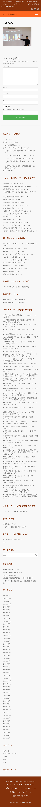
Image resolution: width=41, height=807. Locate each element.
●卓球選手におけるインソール (13, 265)
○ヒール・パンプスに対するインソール (16, 225)
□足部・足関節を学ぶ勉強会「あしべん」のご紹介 (20, 363)
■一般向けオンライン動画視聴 (13, 302)
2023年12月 (7, 604)
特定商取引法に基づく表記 (20, 796)
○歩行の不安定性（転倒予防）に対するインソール (20, 231)
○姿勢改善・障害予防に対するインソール (17, 228)
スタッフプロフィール (24, 792)
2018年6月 (6, 695)
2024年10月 (7, 598)
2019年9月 (6, 655)
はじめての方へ (8, 139)
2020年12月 (7, 635)
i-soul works (9, 13)
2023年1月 (6, 613)
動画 (4, 759)
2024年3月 (6, 601)
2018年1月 (6, 707)
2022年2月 (6, 618)
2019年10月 (7, 652)
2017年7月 (6, 724)
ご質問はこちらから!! (10, 524)
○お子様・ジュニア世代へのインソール (16, 214)
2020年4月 (6, 647)
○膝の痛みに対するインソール (13, 208)
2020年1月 (6, 650)
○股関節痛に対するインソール (13, 202)
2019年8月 (6, 658)
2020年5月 (6, 644)
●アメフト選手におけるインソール (15, 268)
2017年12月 (7, 709)
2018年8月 (6, 689)
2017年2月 (6, 738)
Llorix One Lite (14, 802)
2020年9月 (6, 638)
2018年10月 (7, 684)
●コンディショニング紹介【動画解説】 (16, 287)
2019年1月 (6, 675)
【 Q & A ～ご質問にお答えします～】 (16, 527)
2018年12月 (7, 678)
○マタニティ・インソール (12, 217)
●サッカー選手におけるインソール (15, 248)
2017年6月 (6, 727)
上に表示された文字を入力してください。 (14, 109)
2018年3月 (6, 701)
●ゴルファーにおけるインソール (14, 257)
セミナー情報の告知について (13, 539)
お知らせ (6, 751)
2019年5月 (6, 667)
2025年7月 (6, 595)
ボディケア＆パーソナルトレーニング (16, 148)
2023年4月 (6, 610)
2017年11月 (7, 712)
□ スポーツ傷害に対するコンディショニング (20, 155)
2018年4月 (6, 698)
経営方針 (20, 784)
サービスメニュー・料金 (28, 788)
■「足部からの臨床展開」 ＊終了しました (18, 351)
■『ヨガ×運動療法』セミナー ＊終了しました (19, 334)
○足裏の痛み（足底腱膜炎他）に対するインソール (20, 186)
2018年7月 (6, 692)
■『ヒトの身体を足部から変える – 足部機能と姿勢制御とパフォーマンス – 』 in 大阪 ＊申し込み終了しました (20, 496)
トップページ (11, 784)
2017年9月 (6, 718)
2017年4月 (6, 732)
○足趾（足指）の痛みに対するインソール (17, 211)
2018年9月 (6, 687)
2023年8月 (6, 607)
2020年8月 (6, 641)
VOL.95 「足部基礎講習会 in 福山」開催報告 (18, 578)
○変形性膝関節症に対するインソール (15, 197)
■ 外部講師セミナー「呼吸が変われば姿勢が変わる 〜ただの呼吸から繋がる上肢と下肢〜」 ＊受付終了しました (20, 452)
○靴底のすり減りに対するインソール (15, 222)
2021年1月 (6, 632)
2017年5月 (6, 729)
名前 (5, 87)
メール (5, 93)
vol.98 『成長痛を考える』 (12, 569)
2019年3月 (6, 672)
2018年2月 (6, 704)
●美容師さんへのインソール (12, 271)
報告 (4, 762)
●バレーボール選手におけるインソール (16, 260)
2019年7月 (6, 661)
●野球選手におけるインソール (13, 251)
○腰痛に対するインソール (12, 199)
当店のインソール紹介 (10, 142)
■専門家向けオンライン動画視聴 (14, 299)
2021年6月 (6, 627)
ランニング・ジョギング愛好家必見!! (15, 511)
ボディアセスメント (10, 171)
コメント (6, 66)
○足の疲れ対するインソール (12, 219)
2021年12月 (7, 621)
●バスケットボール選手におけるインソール (18, 254)
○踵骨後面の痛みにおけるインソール (15, 189)
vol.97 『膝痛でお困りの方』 (13, 572)
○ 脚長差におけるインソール (13, 183)
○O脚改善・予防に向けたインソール (15, 205)
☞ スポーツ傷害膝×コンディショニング (21, 158)
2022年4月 (6, 615)
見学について (7, 542)
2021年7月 (6, 624)
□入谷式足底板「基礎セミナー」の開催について (19, 366)
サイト (5, 100)
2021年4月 (6, 630)
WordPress (28, 802)
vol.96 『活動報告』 (9, 575)
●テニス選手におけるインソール (14, 263)
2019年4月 (6, 670)
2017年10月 (7, 715)
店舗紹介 (12, 792)
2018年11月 (7, 681)
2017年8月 (6, 721)
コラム (5, 756)
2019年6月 (6, 664)
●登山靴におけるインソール (12, 274)
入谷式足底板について (12, 145)
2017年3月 (6, 735)
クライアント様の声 (10, 754)
